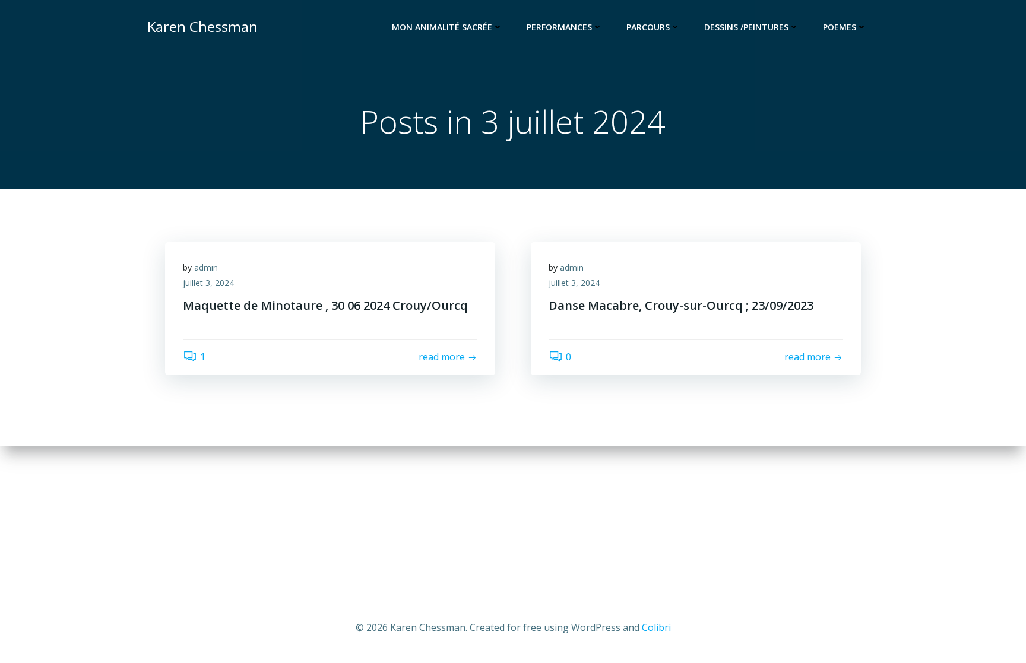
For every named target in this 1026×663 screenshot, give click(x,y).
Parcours (648, 27)
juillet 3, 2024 (208, 282)
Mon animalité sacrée (442, 27)
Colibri (656, 627)
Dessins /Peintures (746, 27)
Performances (559, 27)
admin (206, 267)
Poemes (839, 27)
